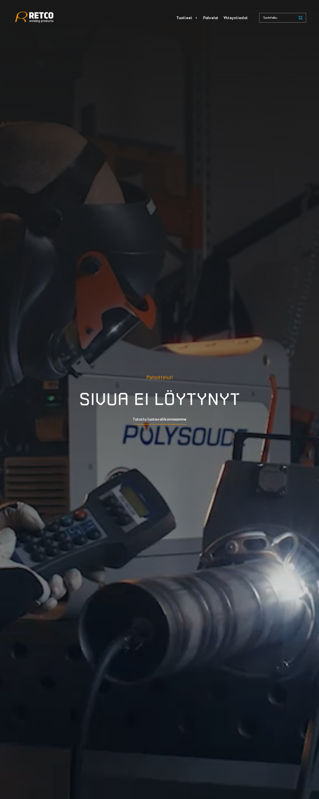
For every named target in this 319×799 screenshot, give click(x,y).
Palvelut (210, 17)
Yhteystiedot (236, 17)
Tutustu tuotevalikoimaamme (159, 419)
